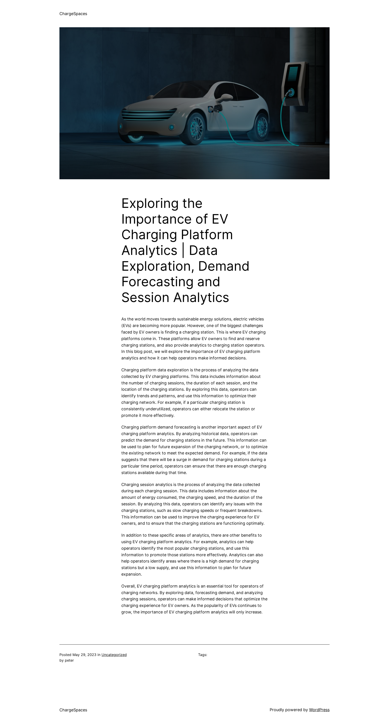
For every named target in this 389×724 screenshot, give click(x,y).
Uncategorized (114, 654)
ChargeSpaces (73, 13)
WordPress (319, 709)
